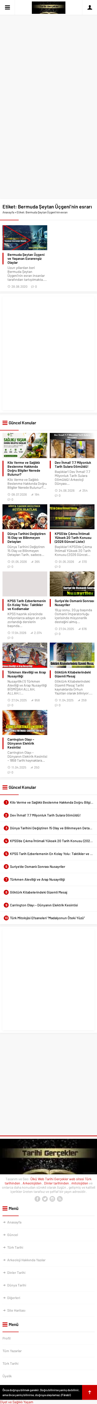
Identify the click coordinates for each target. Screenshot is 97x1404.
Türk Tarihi (15, 1247)
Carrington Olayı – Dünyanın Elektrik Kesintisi (20, 743)
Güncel (12, 1235)
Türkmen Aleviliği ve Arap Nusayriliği (26, 674)
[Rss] (60, 1199)
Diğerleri (13, 1298)
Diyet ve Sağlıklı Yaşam (16, 1402)
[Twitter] (45, 1199)
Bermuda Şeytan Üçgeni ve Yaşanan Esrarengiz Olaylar (26, 259)
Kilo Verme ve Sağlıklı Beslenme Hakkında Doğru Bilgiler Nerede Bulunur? (23, 468)
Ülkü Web (37, 1179)
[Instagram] (52, 1199)
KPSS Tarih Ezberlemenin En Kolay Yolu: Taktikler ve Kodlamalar (26, 605)
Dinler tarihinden (57, 1183)
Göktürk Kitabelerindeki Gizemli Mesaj (73, 674)
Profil (6, 1338)
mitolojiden (80, 1183)
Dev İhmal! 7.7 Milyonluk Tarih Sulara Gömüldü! (73, 464)
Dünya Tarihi (16, 1285)
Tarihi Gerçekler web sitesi (64, 1179)
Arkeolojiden (32, 1183)
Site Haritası (16, 1310)
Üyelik (7, 1376)
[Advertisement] (48, 50)
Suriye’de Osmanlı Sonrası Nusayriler (74, 603)
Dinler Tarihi (16, 1272)
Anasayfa (8, 212)
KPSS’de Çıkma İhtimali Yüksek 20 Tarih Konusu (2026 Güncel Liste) (73, 538)
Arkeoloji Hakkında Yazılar (26, 1260)
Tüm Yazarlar (12, 1351)
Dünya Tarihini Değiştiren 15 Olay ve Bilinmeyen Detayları (26, 538)
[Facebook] (37, 1199)
